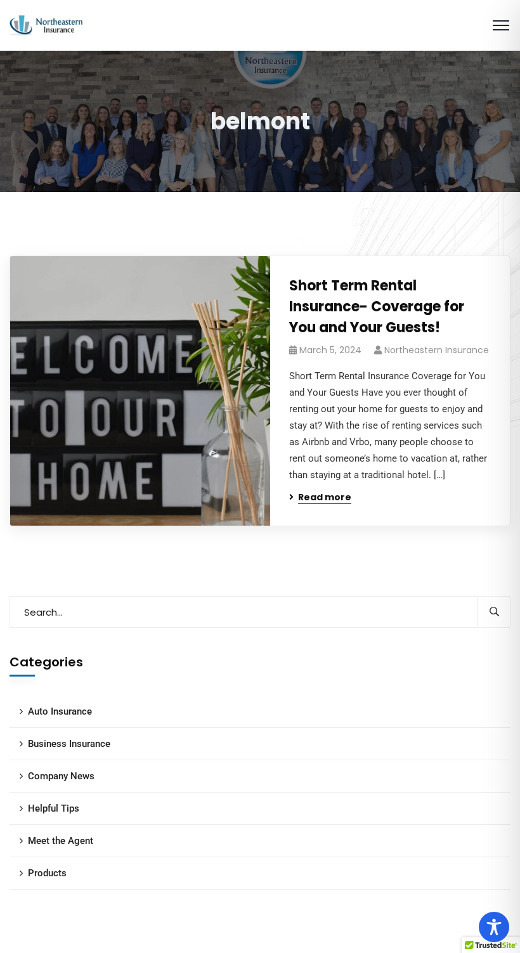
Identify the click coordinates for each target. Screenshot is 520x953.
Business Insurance (69, 743)
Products (47, 873)
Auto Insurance (60, 711)
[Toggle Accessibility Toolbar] (494, 927)
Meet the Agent (60, 840)
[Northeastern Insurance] (46, 24)
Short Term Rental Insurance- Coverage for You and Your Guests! (376, 306)
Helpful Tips (53, 808)
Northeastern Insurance (436, 350)
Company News (61, 776)
